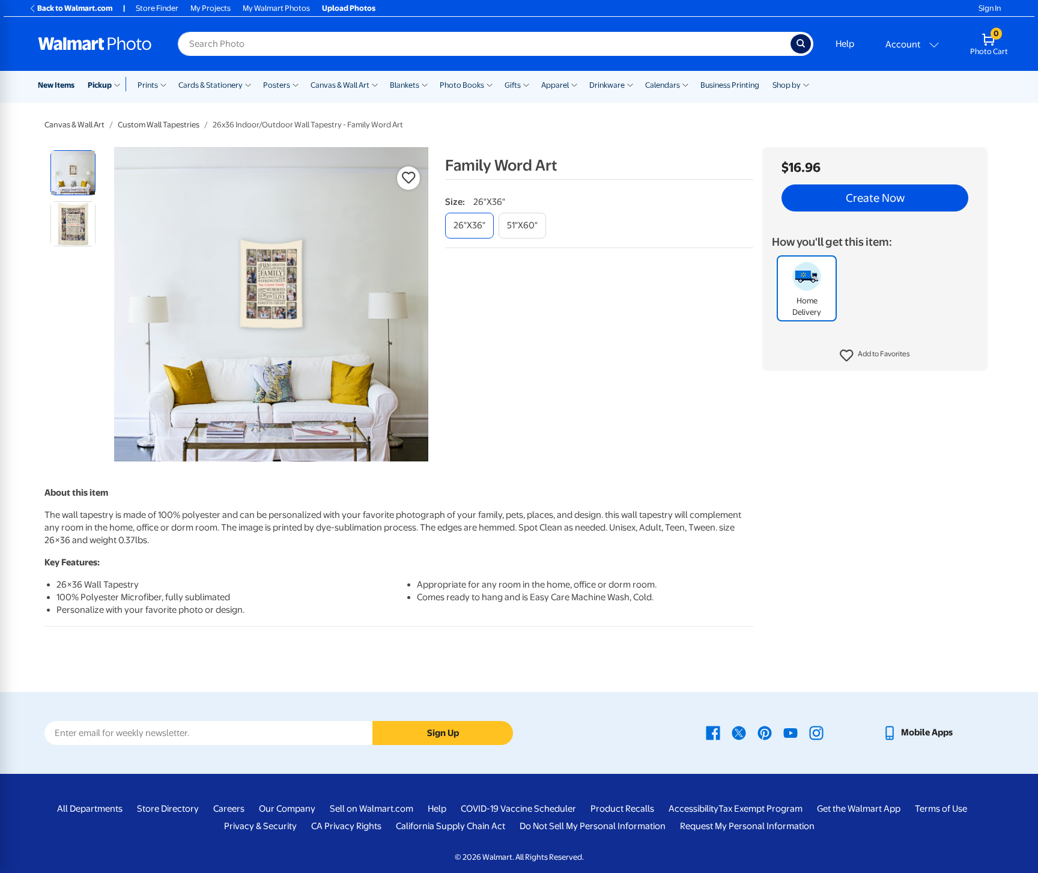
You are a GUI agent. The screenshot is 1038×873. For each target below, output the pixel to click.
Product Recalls (622, 808)
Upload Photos (348, 8)
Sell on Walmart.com (371, 808)
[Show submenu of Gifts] (526, 84)
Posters (276, 85)
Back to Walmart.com (74, 8)
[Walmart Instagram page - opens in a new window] (816, 732)
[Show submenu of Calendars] (685, 84)
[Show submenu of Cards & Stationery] (248, 84)
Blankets (404, 85)
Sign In (990, 8)
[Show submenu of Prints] (163, 84)
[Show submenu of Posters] (295, 84)
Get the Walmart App (858, 808)
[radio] (73, 172)
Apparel (555, 85)
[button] (875, 355)
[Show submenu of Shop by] (806, 84)
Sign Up (443, 733)
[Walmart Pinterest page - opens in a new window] (764, 732)
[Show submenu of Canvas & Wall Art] (374, 84)
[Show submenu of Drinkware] (630, 84)
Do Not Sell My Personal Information (593, 826)
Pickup (100, 85)
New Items (56, 85)
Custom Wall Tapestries (158, 124)
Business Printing (729, 85)
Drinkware (607, 85)
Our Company (287, 808)
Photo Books (462, 85)
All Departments (90, 808)
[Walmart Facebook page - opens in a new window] (713, 732)
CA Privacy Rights (346, 826)
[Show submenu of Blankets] (424, 84)
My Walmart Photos (276, 8)
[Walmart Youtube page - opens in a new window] (790, 732)
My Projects (210, 8)
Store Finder (157, 8)
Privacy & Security (260, 826)
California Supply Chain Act (450, 826)
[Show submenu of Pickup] (120, 84)
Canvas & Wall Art (340, 85)
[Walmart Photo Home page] (95, 43)
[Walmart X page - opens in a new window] (739, 732)
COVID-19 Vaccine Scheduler (518, 808)
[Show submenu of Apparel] (574, 84)
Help (845, 43)
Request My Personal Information (747, 826)
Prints (148, 85)
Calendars (662, 85)
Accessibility (693, 808)
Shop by (786, 85)
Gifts (513, 85)
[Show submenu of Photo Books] (489, 84)
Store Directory (168, 808)
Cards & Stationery (210, 85)
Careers (228, 808)
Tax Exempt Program (760, 808)
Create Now (875, 198)
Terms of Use (941, 808)
